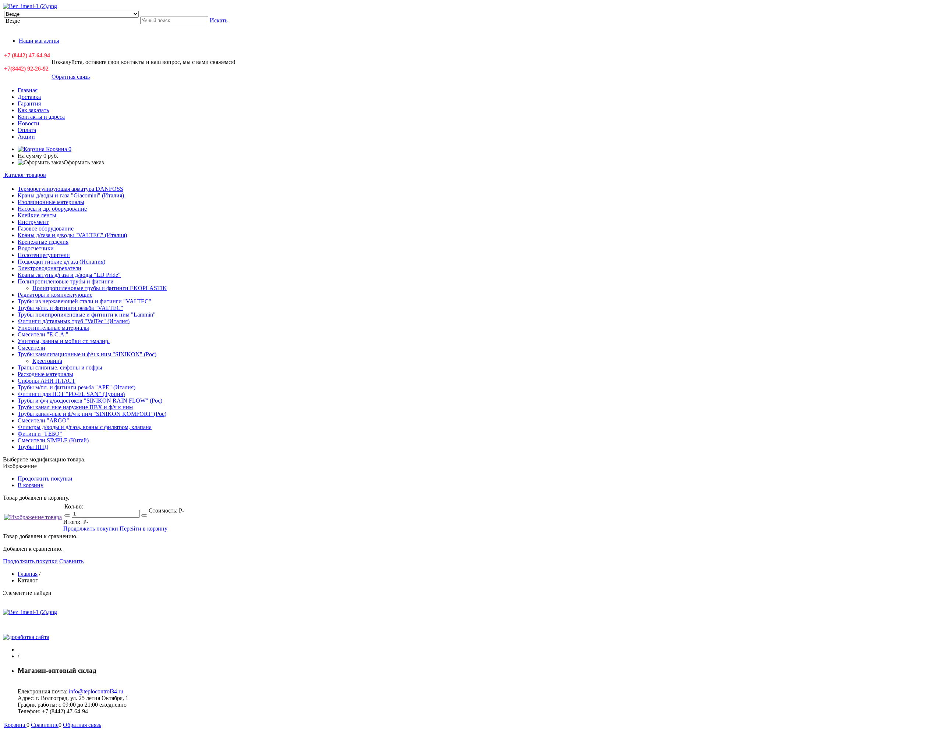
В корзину (30, 485)
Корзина (58, 149)
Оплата (27, 130)
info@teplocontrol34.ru (96, 691)
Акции (26, 136)
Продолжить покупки (45, 478)
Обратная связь (71, 77)
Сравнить (71, 561)
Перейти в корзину (143, 528)
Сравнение (45, 725)
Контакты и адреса (41, 117)
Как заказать (33, 110)
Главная (28, 90)
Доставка (29, 97)
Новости (28, 123)
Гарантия (29, 103)
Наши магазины (39, 41)
